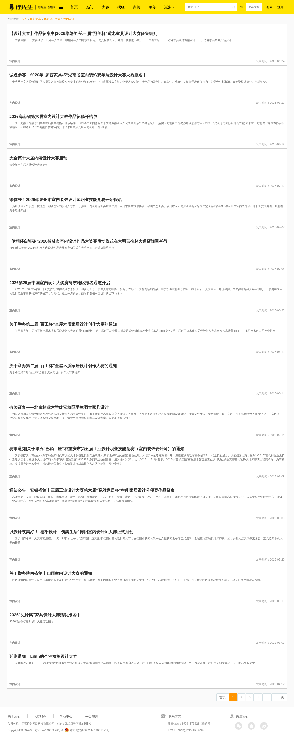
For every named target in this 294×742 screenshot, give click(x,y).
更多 (168, 6)
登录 (269, 7)
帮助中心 (65, 716)
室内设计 (68, 19)
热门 (89, 6)
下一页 (279, 697)
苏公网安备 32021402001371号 (89, 730)
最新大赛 (35, 19)
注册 (280, 7)
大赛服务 (40, 716)
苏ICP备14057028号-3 (49, 730)
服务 (152, 6)
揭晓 (121, 6)
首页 (74, 6)
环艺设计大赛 (52, 19)
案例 (136, 6)
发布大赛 (253, 7)
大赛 (105, 6)
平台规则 (91, 716)
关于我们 (14, 716)
